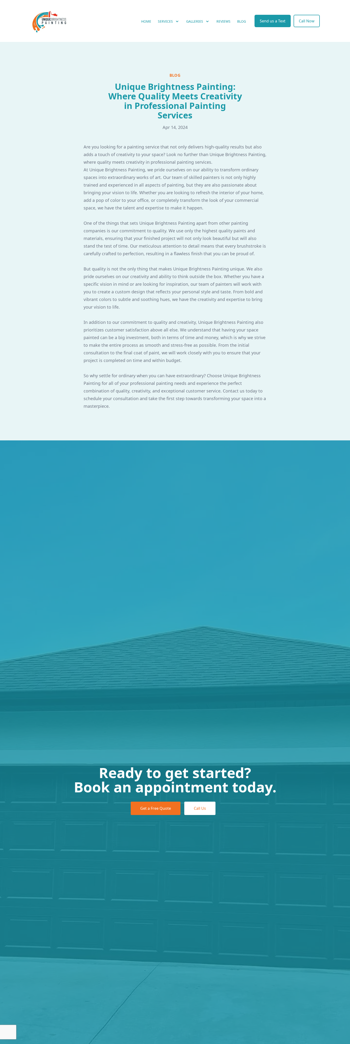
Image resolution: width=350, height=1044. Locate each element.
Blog (241, 21)
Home (146, 21)
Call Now (307, 21)
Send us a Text (272, 21)
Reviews (223, 21)
